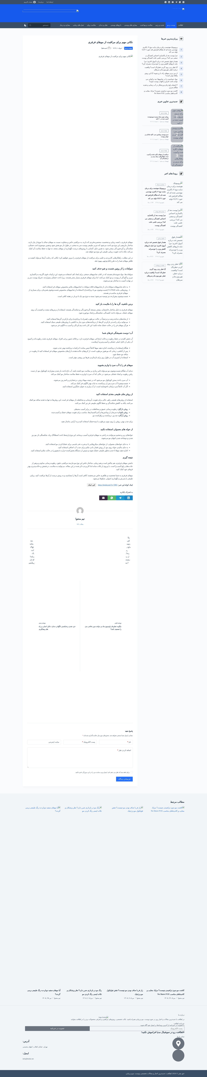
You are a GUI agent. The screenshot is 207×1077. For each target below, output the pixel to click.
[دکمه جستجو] (30, 25)
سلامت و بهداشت (146, 25)
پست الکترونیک (88, 742)
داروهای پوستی (116, 25)
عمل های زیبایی (78, 25)
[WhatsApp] (180, 2)
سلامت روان (91, 25)
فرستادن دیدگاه (124, 779)
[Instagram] (183, 2)
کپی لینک (91, 485)
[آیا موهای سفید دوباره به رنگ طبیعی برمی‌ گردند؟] (41, 896)
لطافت (180, 25)
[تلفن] (165, 2)
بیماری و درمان (64, 25)
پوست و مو (171, 25)
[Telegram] (176, 2)
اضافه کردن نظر (124, 750)
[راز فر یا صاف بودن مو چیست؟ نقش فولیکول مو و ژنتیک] (124, 896)
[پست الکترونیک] (173, 2)
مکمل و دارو (161, 238)
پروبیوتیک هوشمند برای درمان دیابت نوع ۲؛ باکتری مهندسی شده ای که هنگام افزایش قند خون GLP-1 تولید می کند (160, 49)
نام (129, 742)
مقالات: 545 (80, 524)
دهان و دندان (103, 25)
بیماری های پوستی (130, 25)
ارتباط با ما (50, 2)
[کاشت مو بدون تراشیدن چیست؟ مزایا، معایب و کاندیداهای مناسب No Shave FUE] (165, 896)
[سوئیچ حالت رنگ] (25, 25)
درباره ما (41, 2)
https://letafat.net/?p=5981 (108, 485)
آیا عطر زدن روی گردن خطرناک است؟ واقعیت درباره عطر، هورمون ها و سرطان (155, 272)
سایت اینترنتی (54, 742)
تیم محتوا (162, 121)
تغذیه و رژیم (159, 25)
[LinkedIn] (169, 2)
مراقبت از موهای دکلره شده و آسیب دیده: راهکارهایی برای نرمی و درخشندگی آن (157, 156)
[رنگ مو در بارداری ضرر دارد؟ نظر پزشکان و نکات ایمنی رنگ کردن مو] (83, 896)
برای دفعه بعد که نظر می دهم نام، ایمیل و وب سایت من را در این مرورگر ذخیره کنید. (102, 772)
